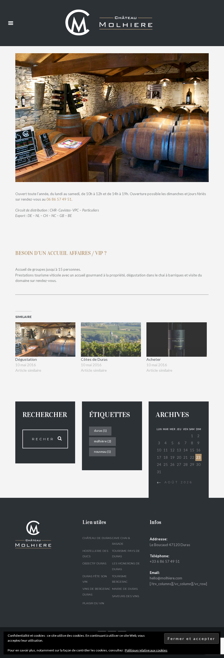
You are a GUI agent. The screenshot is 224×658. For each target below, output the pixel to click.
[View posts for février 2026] (159, 483)
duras (100, 430)
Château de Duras (96, 538)
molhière (102, 441)
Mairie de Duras (125, 589)
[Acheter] (176, 339)
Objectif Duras (94, 563)
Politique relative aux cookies (146, 650)
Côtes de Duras (94, 359)
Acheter (153, 359)
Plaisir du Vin (93, 603)
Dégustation (26, 359)
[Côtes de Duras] (111, 339)
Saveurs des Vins (125, 596)
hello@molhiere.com (166, 578)
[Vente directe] (112, 117)
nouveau (102, 451)
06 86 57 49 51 (59, 199)
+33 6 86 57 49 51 (165, 561)
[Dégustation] (45, 339)
